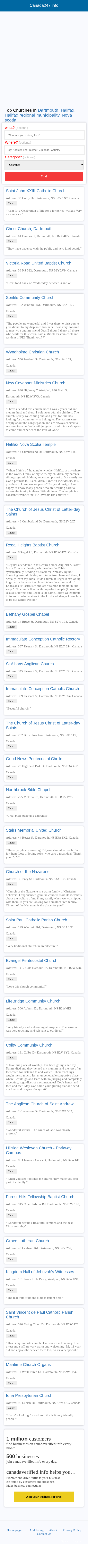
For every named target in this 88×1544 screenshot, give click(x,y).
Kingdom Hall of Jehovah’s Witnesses (40, 1271)
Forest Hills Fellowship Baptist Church (40, 1196)
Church (11, 203)
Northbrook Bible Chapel (28, 789)
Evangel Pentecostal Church (31, 960)
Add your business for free (44, 1496)
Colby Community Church (29, 1045)
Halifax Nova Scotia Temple (31, 444)
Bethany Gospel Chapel (27, 614)
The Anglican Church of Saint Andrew (39, 1104)
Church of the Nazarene (28, 871)
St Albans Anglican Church (30, 664)
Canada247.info (44, 5)
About (53, 1530)
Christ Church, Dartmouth (29, 228)
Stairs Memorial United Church (34, 830)
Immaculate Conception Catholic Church (42, 688)
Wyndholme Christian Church (32, 352)
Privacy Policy (72, 1530)
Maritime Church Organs (28, 1364)
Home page (14, 1530)
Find (44, 176)
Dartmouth (48, 110)
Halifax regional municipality (32, 115)
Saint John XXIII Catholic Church (35, 190)
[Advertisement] (44, 59)
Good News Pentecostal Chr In (34, 758)
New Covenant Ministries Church (35, 383)
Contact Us (44, 1533)
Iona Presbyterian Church (29, 1395)
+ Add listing (35, 1530)
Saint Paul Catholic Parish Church (36, 920)
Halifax (67, 110)
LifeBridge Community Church (33, 1001)
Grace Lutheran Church (27, 1241)
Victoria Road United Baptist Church (38, 263)
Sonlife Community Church (30, 297)
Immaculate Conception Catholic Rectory (43, 639)
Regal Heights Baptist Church (32, 545)
